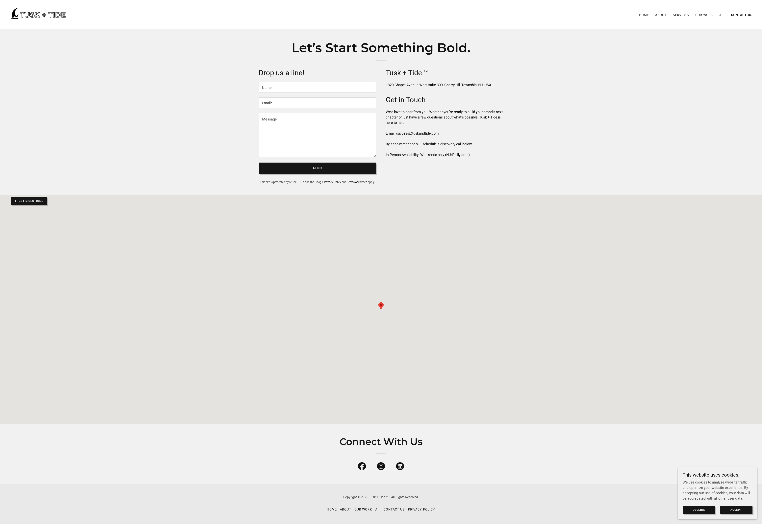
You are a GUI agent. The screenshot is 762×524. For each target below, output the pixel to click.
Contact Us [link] (741, 15)
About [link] (661, 15)
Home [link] (644, 15)
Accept (736, 509)
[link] (39, 14)
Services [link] (681, 15)
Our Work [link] (704, 15)
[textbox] (317, 87)
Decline (699, 509)
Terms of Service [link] (357, 182)
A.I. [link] (722, 15)
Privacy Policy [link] (332, 182)
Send (317, 168)
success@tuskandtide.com (417, 133)
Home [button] (332, 509)
